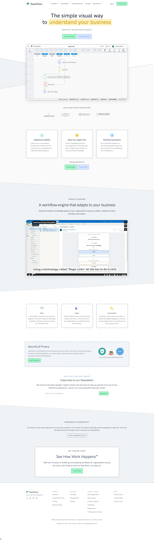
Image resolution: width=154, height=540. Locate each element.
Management (74, 498)
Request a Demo (84, 36)
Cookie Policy (118, 498)
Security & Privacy (58, 498)
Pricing (87, 4)
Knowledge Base (93, 494)
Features (55, 494)
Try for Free (122, 4)
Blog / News (92, 498)
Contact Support (93, 501)
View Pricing (71, 167)
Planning (73, 494)
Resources (96, 4)
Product (54, 4)
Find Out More (34, 360)
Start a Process (69, 36)
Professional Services (95, 512)
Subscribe (103, 393)
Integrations (92, 508)
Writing (72, 501)
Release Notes (57, 505)
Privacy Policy (118, 494)
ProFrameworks (77, 4)
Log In (112, 4)
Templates (91, 505)
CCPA (121, 357)
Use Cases (64, 4)
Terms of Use (118, 501)
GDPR (113, 357)
